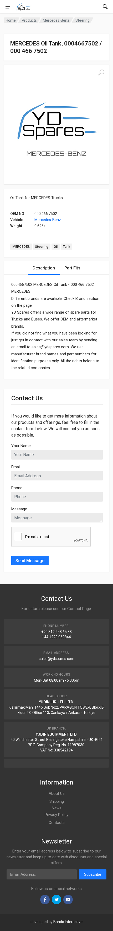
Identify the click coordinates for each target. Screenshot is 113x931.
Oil (56, 247)
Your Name (21, 445)
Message (19, 509)
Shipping (56, 801)
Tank (66, 247)
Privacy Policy (56, 814)
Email (15, 467)
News (56, 808)
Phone (16, 487)
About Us (57, 793)
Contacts (57, 822)
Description (44, 267)
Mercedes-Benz (47, 220)
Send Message (30, 560)
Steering (41, 247)
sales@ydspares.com (56, 659)
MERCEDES (21, 247)
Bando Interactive (68, 922)
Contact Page (79, 608)
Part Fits (72, 267)
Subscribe (92, 874)
